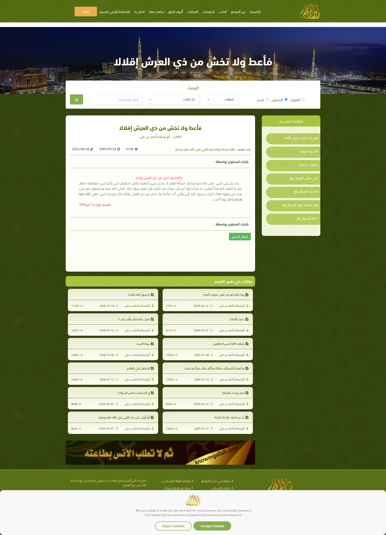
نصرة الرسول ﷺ (307, 218)
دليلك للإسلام (221, 487)
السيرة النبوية (309, 151)
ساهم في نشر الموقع (216, 480)
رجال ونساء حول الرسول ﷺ (300, 204)
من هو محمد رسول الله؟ (301, 137)
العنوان (295, 99)
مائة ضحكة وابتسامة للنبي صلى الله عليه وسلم (205, 148)
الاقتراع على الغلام (138, 368)
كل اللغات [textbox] (189, 99)
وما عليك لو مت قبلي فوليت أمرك (224, 294)
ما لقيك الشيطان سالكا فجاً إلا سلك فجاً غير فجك (214, 368)
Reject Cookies (173, 525)
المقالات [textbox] (229, 99)
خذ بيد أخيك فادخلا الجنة (230, 417)
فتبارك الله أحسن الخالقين (229, 343)
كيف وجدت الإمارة (233, 392)
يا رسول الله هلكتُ (139, 294)
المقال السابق (240, 236)
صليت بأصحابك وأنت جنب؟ (134, 318)
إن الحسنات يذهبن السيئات (133, 392)
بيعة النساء (143, 343)
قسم (260, 99)
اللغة (85, 11)
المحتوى (277, 99)
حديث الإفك (237, 318)
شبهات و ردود (308, 164)
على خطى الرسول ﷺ (304, 178)
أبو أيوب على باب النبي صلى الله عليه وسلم (124, 417)
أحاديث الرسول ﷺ (306, 191)
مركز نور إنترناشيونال (177, 487)
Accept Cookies (212, 525)
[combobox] (222, 99)
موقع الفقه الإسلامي (176, 480)
